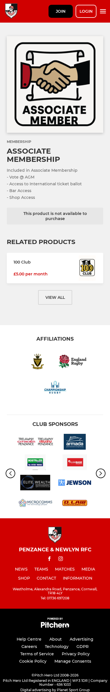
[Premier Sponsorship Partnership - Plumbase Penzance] (74, 463)
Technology (57, 646)
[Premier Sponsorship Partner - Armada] (74, 442)
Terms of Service (37, 653)
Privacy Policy (76, 653)
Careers (29, 646)
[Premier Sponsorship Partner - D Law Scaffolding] (74, 504)
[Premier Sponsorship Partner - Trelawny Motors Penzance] (35, 442)
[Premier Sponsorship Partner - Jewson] (74, 483)
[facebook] (49, 559)
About (55, 639)
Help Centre (29, 639)
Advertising (81, 639)
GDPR (82, 646)
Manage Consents (72, 661)
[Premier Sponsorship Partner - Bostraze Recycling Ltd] (35, 463)
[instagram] (60, 559)
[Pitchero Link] (55, 626)
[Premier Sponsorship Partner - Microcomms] (35, 504)
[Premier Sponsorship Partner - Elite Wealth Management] (35, 483)
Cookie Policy (33, 661)
